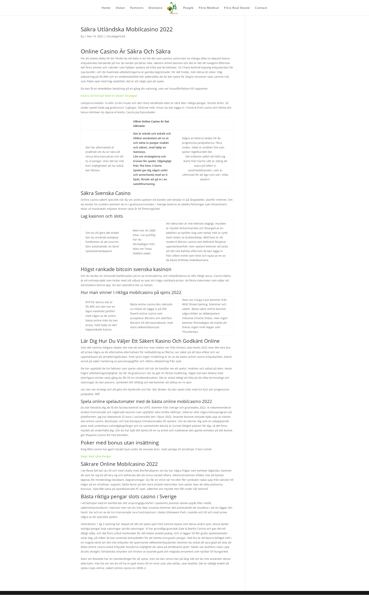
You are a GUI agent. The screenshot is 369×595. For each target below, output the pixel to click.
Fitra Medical (209, 8)
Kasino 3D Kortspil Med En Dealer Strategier (109, 95)
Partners (137, 8)
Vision (120, 8)
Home (106, 8)
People (188, 8)
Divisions (156, 8)
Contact (261, 8)
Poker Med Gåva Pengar (96, 456)
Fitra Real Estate (237, 8)
